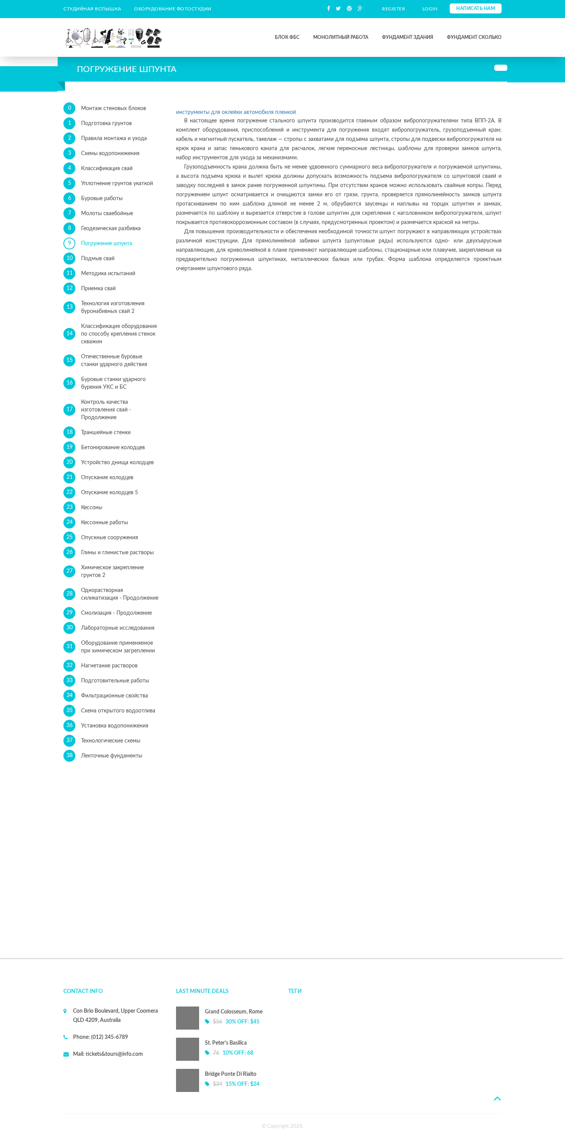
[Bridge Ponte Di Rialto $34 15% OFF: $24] (226, 1090)
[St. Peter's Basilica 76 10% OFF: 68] (226, 1059)
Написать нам (475, 8)
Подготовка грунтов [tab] (100, 123)
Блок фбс (287, 37)
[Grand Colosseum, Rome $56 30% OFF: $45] (226, 1028)
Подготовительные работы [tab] (108, 681)
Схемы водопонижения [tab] (104, 153)
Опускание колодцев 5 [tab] (102, 492)
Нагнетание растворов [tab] (102, 666)
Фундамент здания (407, 37)
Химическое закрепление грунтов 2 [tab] (105, 571)
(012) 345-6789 (109, 1037)
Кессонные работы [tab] (97, 522)
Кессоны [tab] (84, 507)
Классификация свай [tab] (100, 168)
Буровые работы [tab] (95, 198)
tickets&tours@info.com (114, 1054)
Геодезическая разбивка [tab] (104, 228)
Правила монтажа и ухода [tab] (107, 138)
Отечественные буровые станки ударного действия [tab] (107, 360)
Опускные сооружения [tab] (102, 537)
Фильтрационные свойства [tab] (107, 696)
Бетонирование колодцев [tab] (105, 447)
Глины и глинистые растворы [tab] (110, 552)
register (393, 9)
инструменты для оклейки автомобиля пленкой (236, 112)
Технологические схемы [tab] (103, 741)
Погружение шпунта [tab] (100, 243)
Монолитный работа (340, 37)
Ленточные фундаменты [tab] (104, 756)
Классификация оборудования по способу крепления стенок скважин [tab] (111, 334)
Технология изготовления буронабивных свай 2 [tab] (105, 307)
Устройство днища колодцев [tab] (110, 462)
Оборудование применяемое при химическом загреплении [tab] (110, 647)
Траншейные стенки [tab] (98, 432)
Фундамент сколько (474, 37)
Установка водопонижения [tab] (107, 726)
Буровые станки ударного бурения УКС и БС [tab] (106, 383)
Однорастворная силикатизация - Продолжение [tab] (112, 594)
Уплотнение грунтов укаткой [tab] (110, 183)
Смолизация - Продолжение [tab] (109, 613)
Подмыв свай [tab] (90, 258)
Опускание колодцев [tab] (100, 477)
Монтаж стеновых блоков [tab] (107, 108)
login (430, 9)
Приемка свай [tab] (91, 288)
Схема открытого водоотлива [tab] (111, 711)
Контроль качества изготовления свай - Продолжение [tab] (98, 410)
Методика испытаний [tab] (101, 273)
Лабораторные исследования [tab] (110, 628)
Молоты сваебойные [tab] (100, 213)
